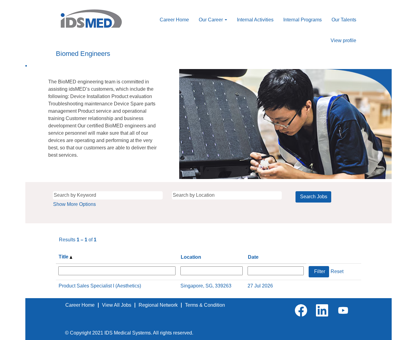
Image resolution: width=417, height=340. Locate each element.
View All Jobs (116, 305)
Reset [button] (337, 271)
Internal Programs (302, 19)
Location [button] (191, 257)
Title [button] (64, 256)
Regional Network (158, 305)
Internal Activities (255, 19)
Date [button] (253, 257)
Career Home (174, 19)
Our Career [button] (211, 19)
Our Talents (344, 19)
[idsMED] (91, 18)
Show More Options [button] (74, 204)
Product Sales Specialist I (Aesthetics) (100, 285)
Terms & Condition (205, 305)
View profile (343, 40)
